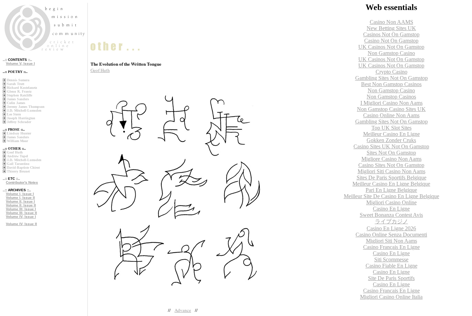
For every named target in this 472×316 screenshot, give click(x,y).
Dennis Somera (18, 80)
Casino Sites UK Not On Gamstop (391, 146)
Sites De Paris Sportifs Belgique (391, 177)
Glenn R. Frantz (19, 91)
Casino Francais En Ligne (391, 291)
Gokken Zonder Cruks (391, 140)
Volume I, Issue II (20, 197)
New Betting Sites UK (391, 28)
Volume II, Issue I (20, 201)
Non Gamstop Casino (391, 53)
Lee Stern (14, 114)
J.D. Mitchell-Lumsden (24, 110)
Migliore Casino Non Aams (391, 159)
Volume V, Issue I (20, 63)
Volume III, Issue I (21, 209)
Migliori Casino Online (391, 202)
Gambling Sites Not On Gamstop (391, 78)
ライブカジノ (391, 221)
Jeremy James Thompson (26, 107)
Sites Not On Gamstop (391, 153)
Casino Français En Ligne (391, 247)
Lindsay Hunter (19, 133)
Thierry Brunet (18, 171)
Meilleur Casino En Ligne (391, 134)
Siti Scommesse (391, 259)
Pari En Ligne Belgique (391, 190)
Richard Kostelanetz (22, 88)
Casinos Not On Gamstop (391, 34)
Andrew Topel (17, 156)
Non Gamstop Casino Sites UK (391, 109)
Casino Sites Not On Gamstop (391, 165)
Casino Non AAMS (391, 22)
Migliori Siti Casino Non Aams (391, 171)
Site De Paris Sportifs (391, 278)
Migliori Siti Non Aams (391, 241)
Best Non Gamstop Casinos (391, 84)
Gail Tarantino (18, 164)
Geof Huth (15, 152)
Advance (182, 310)
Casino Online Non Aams (391, 115)
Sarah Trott (15, 84)
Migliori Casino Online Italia (391, 297)
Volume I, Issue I (20, 194)
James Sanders (18, 99)
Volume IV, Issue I (21, 217)
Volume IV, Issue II (21, 224)
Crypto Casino (391, 72)
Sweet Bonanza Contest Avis (391, 215)
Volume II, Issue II (21, 205)
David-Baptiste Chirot (23, 167)
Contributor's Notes (22, 182)
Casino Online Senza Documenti (391, 235)
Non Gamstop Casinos (391, 97)
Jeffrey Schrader (19, 122)
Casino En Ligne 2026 (391, 228)
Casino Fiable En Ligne (391, 266)
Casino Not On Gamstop (391, 41)
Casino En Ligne (391, 209)
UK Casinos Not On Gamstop (391, 47)
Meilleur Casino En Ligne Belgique (391, 184)
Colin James (16, 103)
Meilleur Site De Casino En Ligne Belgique (391, 196)
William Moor (17, 141)
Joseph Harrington (21, 118)
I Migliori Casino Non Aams (391, 103)
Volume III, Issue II (21, 213)
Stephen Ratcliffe (19, 95)
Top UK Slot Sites (391, 128)
